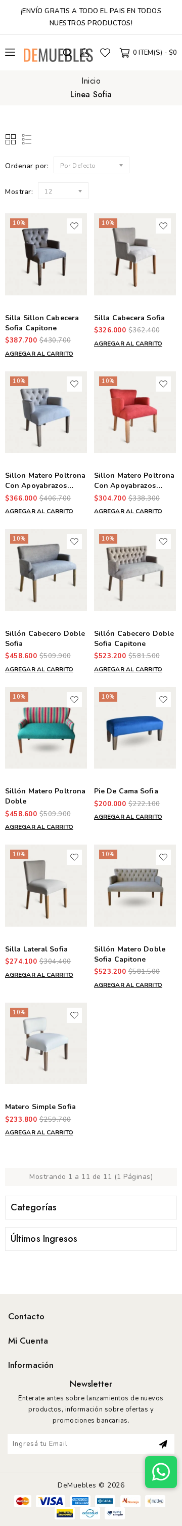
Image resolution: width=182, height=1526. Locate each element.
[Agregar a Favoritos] (74, 226)
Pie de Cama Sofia (126, 791)
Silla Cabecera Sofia (129, 318)
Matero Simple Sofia (40, 1107)
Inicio (91, 81)
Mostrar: (19, 192)
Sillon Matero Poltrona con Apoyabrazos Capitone (45, 486)
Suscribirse (163, 1444)
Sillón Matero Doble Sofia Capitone (129, 954)
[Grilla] (11, 140)
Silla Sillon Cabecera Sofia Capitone (42, 323)
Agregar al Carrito (39, 354)
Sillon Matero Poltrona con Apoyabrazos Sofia (134, 486)
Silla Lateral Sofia (36, 949)
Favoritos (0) (105, 53)
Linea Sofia (91, 94)
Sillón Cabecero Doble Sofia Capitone (134, 638)
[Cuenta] (84, 53)
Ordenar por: (27, 166)
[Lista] (25, 140)
